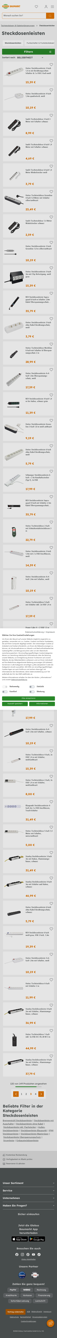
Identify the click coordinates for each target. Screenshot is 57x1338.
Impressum (50, 632)
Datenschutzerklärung (34, 632)
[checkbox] (5, 686)
